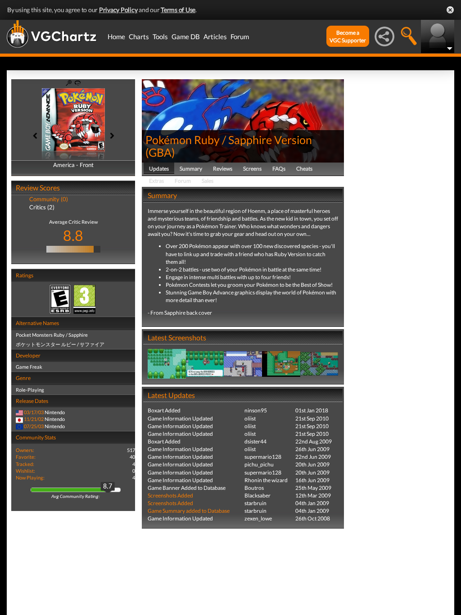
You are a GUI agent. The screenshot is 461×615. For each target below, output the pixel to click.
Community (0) (48, 199)
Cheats (304, 168)
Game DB (186, 36)
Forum (239, 36)
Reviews (222, 168)
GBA (160, 152)
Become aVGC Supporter (348, 36)
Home (116, 36)
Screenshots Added (170, 495)
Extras (156, 180)
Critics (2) (41, 207)
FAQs (278, 168)
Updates (159, 168)
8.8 (73, 235)
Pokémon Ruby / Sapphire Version (228, 139)
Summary (191, 168)
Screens (252, 168)
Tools (160, 36)
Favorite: (26, 457)
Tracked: (25, 464)
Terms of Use (178, 10)
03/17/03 (34, 412)
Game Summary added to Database (189, 510)
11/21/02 (34, 419)
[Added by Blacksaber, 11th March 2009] (167, 363)
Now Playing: (30, 477)
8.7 (107, 486)
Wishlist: (25, 471)
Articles (215, 36)
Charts (139, 36)
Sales (207, 180)
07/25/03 (34, 426)
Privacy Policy (118, 10)
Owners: (25, 450)
